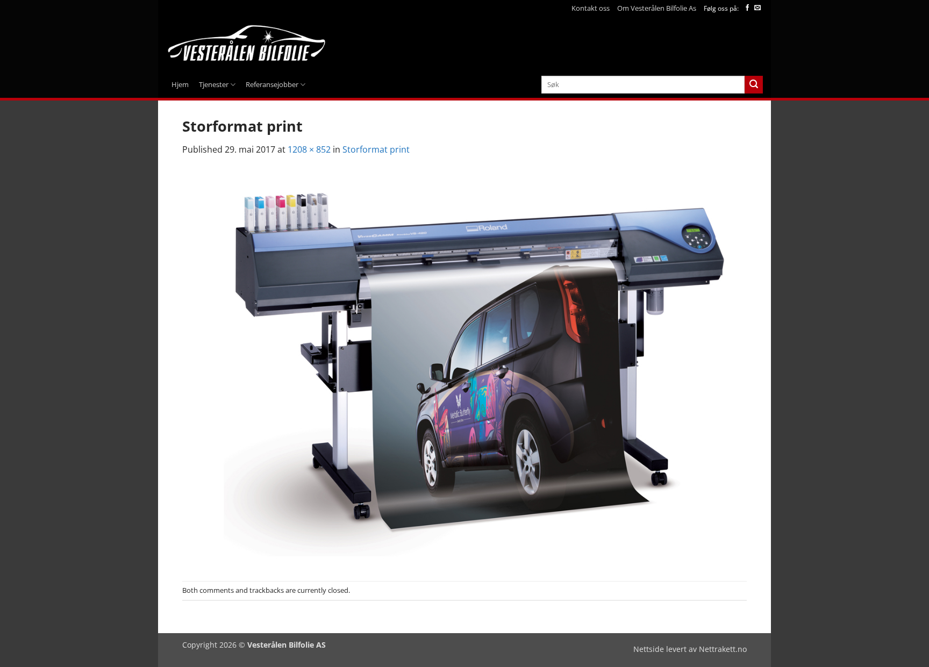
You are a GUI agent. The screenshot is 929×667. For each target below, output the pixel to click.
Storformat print (376, 149)
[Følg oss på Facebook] (747, 8)
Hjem (180, 84)
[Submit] (754, 85)
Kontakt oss (590, 8)
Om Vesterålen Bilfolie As (656, 8)
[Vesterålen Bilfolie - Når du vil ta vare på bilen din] (248, 44)
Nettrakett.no (723, 649)
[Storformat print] (464, 368)
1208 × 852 (309, 149)
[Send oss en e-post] (757, 8)
